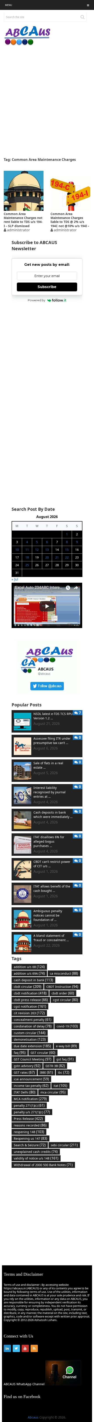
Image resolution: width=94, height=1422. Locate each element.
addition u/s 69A (29, 973)
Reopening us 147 (30, 1138)
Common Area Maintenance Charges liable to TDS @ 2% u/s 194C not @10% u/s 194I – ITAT (69, 220)
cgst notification (30, 1006)
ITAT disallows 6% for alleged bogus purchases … (48, 841)
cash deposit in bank (33, 979)
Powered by (36, 300)
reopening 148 (29, 1131)
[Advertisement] (47, 101)
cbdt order (63, 993)
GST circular (43, 1052)
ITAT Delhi (24, 1092)
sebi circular (64, 1145)
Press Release (28, 1118)
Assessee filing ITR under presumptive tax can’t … (52, 740)
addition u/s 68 (29, 966)
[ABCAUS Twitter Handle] (47, 694)
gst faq (65, 1059)
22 (67, 557)
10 (17, 549)
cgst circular (65, 999)
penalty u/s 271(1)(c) (32, 1112)
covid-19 (67, 1026)
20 (47, 557)
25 (27, 565)
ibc (63, 1072)
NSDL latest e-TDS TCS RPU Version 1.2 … (53, 716)
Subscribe (47, 287)
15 (67, 549)
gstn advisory (27, 1065)
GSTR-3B (55, 1065)
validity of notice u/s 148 (36, 1158)
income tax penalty (31, 1085)
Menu (8, 5)
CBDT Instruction (62, 986)
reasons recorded (30, 1125)
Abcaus (33, 1417)
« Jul (15, 579)
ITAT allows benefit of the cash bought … (51, 888)
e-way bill (66, 1046)
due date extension (32, 1046)
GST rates (24, 1072)
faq (20, 1052)
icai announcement (31, 1079)
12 (37, 549)
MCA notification (30, 1098)
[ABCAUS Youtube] (47, 627)
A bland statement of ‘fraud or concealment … (51, 937)
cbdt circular (27, 986)
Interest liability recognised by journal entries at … (49, 792)
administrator (18, 230)
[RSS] (34, 1348)
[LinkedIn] (7, 1348)
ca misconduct (64, 973)
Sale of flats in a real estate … (48, 765)
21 (57, 557)
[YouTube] (25, 1348)
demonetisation (30, 1039)
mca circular (53, 1092)
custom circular (29, 1032)
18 (27, 557)
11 (27, 549)
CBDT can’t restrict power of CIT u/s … (51, 864)
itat (60, 1085)
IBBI (46, 1072)
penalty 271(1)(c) (29, 1105)
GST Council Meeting (32, 1059)
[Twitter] (16, 1348)
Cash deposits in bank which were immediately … (53, 814)
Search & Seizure (30, 1145)
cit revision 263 (29, 1012)
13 (47, 549)
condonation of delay (33, 1026)
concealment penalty (32, 1019)
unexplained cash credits (36, 1151)
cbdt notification (30, 993)
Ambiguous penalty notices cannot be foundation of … (47, 915)
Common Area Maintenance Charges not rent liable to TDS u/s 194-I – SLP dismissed (23, 220)
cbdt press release (31, 999)
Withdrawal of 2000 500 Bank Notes (43, 1164)
